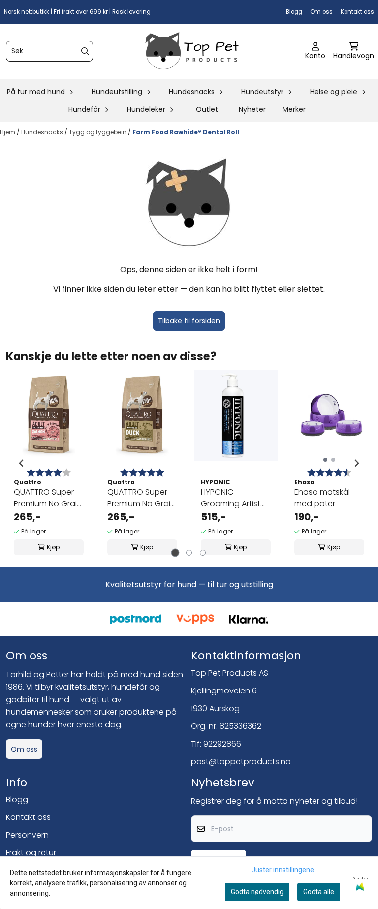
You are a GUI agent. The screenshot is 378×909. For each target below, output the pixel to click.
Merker (294, 109)
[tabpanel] (49, 463)
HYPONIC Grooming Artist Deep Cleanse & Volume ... (232, 498)
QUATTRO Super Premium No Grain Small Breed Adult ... (48, 498)
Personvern (27, 835)
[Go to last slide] (22, 463)
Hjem (8, 132)
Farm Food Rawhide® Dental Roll (185, 132)
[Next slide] (356, 463)
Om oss (321, 12)
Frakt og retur (31, 852)
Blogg (294, 12)
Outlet (207, 109)
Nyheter (252, 109)
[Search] (85, 51)
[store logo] (192, 51)
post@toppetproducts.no (241, 761)
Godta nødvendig (257, 892)
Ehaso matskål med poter (322, 497)
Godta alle (318, 892)
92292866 (222, 744)
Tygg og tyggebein (98, 132)
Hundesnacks (42, 132)
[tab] (175, 553)
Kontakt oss (357, 12)
